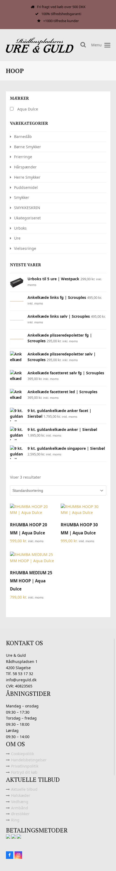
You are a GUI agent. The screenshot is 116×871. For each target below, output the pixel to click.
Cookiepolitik (22, 753)
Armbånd (19, 807)
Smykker (21, 197)
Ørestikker (20, 813)
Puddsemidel (26, 187)
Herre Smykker (27, 177)
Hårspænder (25, 167)
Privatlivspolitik (24, 766)
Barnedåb (23, 136)
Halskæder (20, 795)
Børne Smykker (27, 146)
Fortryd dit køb (24, 772)
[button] (107, 45)
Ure (17, 238)
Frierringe (23, 156)
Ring (15, 819)
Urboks (20, 228)
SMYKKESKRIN (27, 207)
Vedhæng (19, 801)
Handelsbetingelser (29, 759)
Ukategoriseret (27, 217)
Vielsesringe (25, 248)
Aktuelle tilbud (24, 789)
